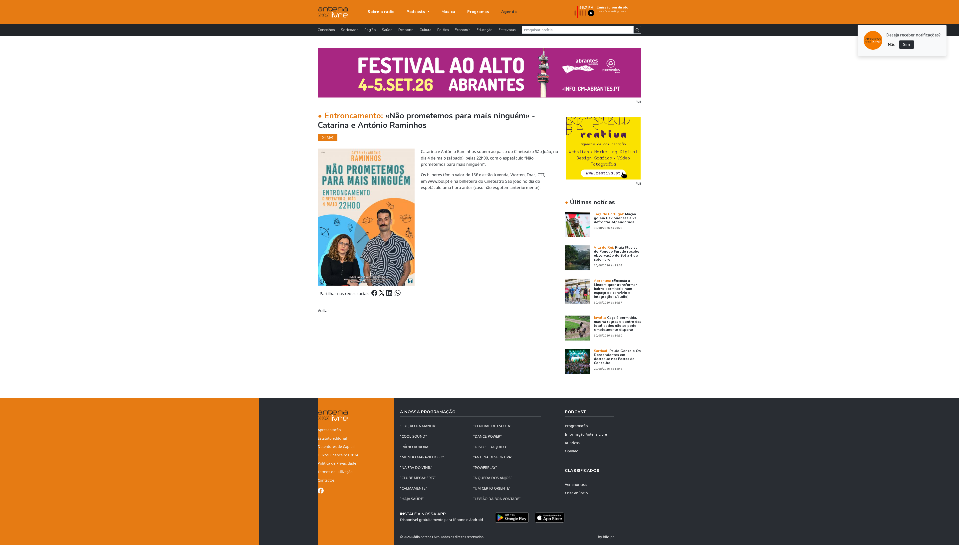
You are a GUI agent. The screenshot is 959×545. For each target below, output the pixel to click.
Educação (484, 29)
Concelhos (326, 29)
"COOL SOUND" (413, 436)
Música (449, 11)
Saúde (387, 29)
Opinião (571, 451)
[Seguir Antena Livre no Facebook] (321, 491)
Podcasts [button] (417, 11)
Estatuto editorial (332, 438)
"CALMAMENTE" (413, 488)
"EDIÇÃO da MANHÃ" (418, 425)
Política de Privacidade (337, 463)
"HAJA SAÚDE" (412, 498)
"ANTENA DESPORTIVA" (492, 457)
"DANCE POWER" (487, 436)
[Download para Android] (512, 518)
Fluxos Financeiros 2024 (338, 455)
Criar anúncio (576, 493)
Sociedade (349, 29)
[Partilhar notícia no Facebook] (374, 293)
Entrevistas (507, 29)
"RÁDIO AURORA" (415, 446)
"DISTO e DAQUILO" (490, 446)
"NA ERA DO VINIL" (416, 467)
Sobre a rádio (381, 11)
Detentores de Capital (336, 446)
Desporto (406, 29)
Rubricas (572, 442)
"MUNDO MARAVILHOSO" (422, 457)
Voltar (323, 310)
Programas (478, 11)
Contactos (326, 480)
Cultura (425, 29)
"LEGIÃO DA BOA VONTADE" (497, 498)
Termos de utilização (335, 471)
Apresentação (329, 429)
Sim (906, 44)
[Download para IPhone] (549, 518)
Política (443, 29)
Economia (463, 29)
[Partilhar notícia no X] (382, 293)
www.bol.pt (438, 181)
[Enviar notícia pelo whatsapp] (397, 293)
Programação (576, 425)
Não (892, 44)
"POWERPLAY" (485, 467)
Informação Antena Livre (586, 434)
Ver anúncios (576, 484)
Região (370, 29)
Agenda (509, 11)
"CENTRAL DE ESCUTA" (492, 425)
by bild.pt (606, 537)
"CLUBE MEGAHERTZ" (418, 477)
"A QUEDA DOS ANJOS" (492, 477)
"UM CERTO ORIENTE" (491, 488)
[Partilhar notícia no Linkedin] (389, 293)
